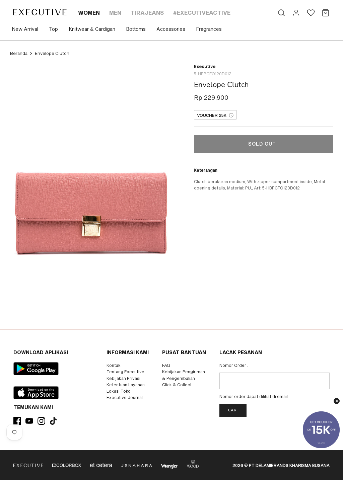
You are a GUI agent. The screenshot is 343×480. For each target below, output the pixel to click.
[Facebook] (17, 421)
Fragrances (209, 29)
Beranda (18, 53)
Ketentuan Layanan (126, 384)
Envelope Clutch (52, 53)
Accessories (170, 29)
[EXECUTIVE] (39, 12)
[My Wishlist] (311, 13)
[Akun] (296, 13)
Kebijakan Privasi (123, 378)
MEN (115, 12)
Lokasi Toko (119, 391)
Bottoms (136, 29)
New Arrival (25, 29)
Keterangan (205, 170)
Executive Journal (125, 397)
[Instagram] (41, 421)
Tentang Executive (125, 371)
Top (53, 29)
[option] (91, 179)
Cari (233, 410)
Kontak (114, 365)
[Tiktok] (53, 421)
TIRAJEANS (147, 12)
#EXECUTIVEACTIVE (201, 12)
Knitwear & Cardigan (92, 29)
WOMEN (89, 12)
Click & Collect (177, 384)
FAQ (166, 365)
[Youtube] (29, 421)
